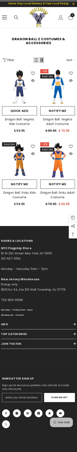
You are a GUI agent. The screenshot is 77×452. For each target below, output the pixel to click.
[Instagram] (17, 413)
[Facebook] (6, 413)
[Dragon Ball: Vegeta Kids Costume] (19, 86)
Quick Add (19, 111)
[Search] (16, 17)
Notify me (57, 111)
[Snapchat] (49, 413)
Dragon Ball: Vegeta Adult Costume (57, 121)
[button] (36, 60)
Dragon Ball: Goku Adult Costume (57, 195)
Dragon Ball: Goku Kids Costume (19, 195)
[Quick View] (33, 80)
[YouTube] (60, 413)
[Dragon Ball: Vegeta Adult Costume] (57, 86)
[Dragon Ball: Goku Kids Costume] (19, 160)
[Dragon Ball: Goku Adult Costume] (57, 160)
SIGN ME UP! (59, 397)
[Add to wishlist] (33, 73)
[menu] (4, 17)
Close (73, 4)
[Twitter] (6, 424)
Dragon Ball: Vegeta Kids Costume (19, 121)
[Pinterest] (28, 413)
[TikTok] (39, 413)
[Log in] (61, 17)
